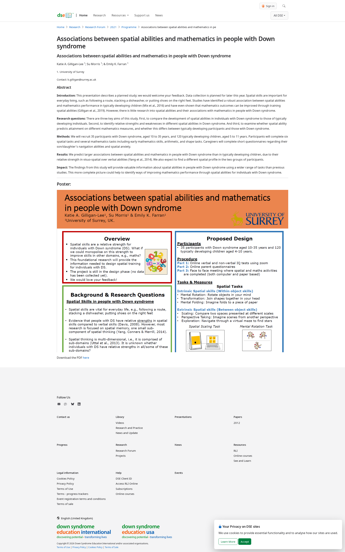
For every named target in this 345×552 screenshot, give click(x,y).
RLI (236, 450)
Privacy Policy (65, 483)
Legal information (67, 473)
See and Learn (242, 460)
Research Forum (95, 27)
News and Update (127, 433)
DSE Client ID (124, 478)
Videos (120, 423)
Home (83, 15)
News (159, 15)
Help (118, 473)
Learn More (228, 541)
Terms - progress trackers (72, 494)
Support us (142, 15)
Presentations (183, 417)
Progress (62, 444)
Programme (128, 27)
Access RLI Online (127, 483)
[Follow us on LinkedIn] (79, 404)
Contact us (63, 417)
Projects (121, 455)
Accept (245, 541)
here (86, 358)
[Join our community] (66, 404)
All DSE (278, 15)
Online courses (243, 455)
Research (99, 15)
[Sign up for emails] (60, 404)
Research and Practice (129, 428)
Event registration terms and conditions (81, 499)
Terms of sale (65, 504)
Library (120, 417)
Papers (238, 417)
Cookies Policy (66, 478)
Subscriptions (124, 489)
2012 (237, 423)
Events (179, 473)
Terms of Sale (111, 547)
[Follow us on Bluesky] (72, 404)
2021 (113, 27)
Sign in (269, 6)
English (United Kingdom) (76, 518)
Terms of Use (65, 489)
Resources (119, 15)
